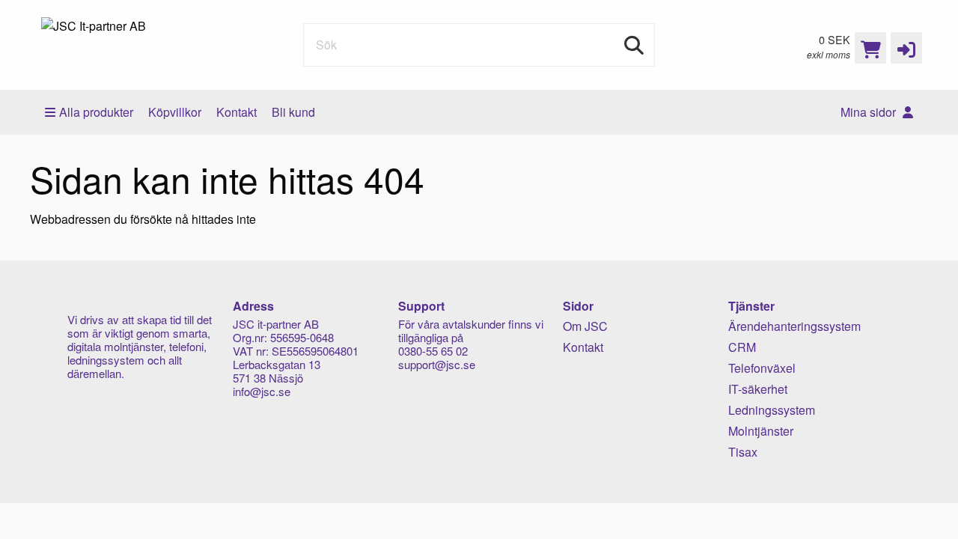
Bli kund (293, 112)
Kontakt (236, 112)
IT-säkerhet (757, 389)
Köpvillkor (174, 112)
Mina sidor (869, 112)
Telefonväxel (762, 368)
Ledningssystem (771, 409)
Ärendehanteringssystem (794, 326)
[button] (906, 48)
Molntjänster (760, 430)
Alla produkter (96, 112)
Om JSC (585, 326)
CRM (742, 347)
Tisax (742, 451)
